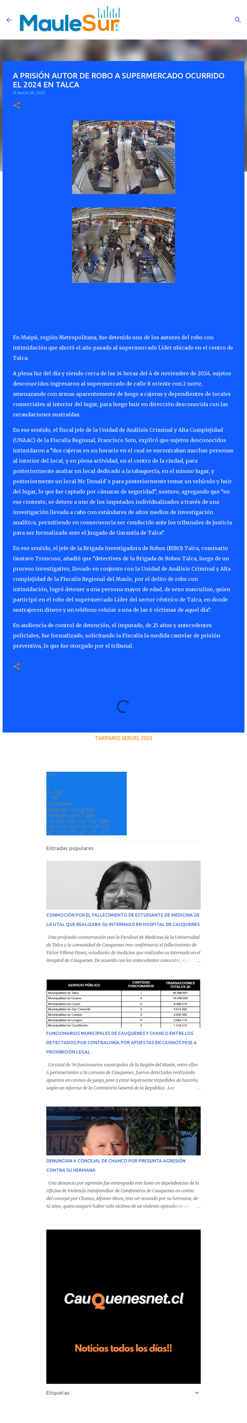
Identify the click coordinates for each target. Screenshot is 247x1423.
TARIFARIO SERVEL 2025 (123, 738)
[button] (17, 106)
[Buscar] (238, 20)
